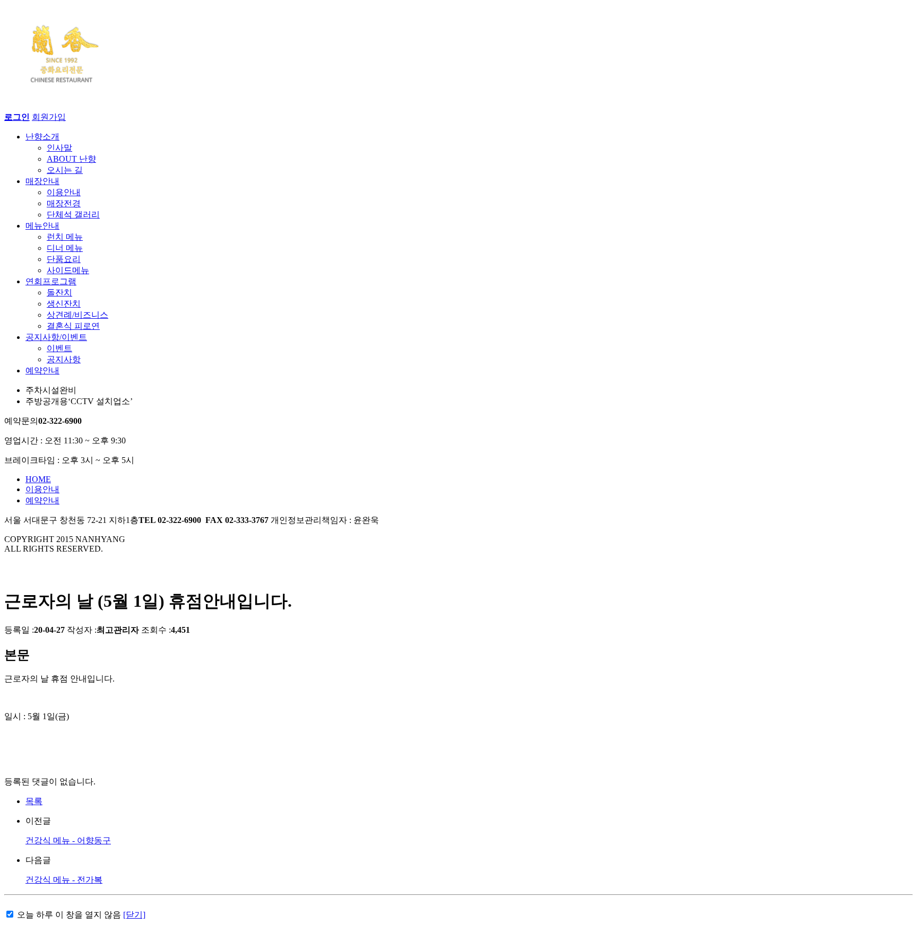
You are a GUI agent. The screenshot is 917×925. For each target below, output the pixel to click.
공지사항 (64, 359)
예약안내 (42, 370)
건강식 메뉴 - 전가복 (63, 879)
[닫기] (134, 914)
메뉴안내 (42, 225)
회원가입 (49, 116)
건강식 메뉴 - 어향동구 (68, 840)
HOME (38, 479)
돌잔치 (59, 292)
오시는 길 (65, 169)
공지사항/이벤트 (56, 337)
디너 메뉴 (65, 247)
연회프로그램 (50, 281)
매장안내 (42, 181)
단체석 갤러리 (73, 214)
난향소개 (42, 136)
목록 (33, 801)
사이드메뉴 (68, 270)
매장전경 (64, 203)
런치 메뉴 (65, 236)
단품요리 (64, 259)
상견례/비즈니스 (77, 314)
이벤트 (59, 348)
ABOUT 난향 (71, 158)
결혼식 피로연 (73, 325)
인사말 (59, 147)
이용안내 (64, 192)
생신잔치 (64, 303)
